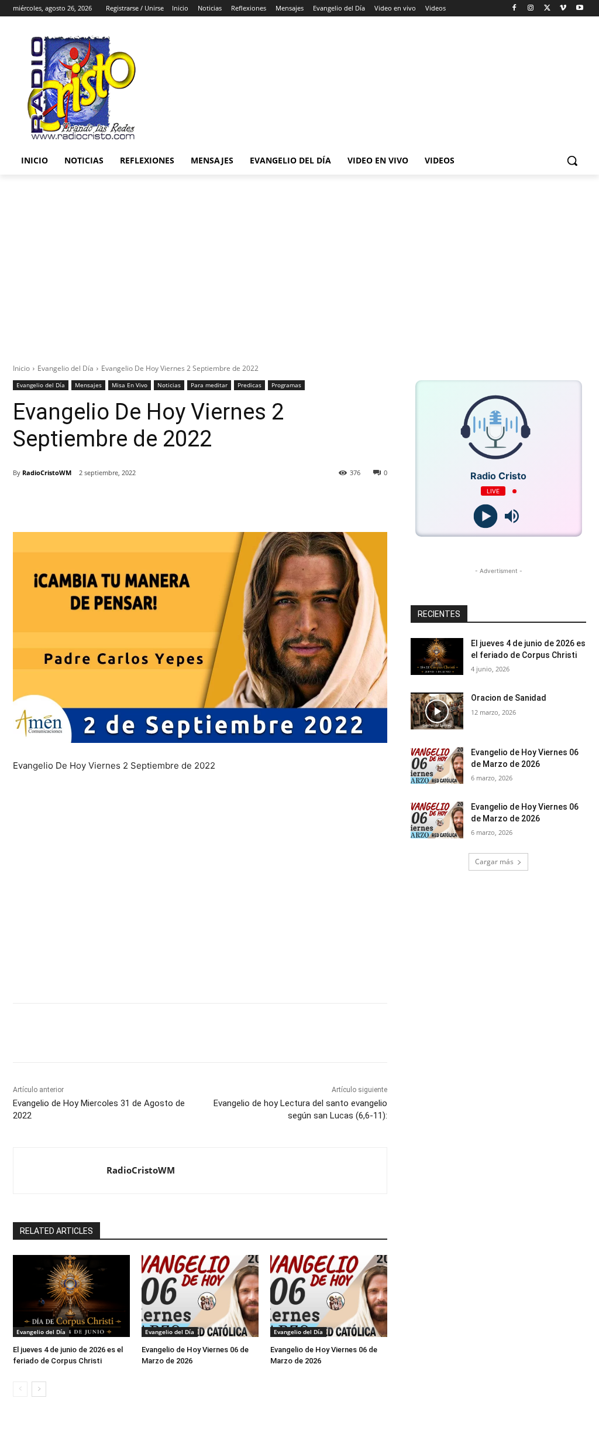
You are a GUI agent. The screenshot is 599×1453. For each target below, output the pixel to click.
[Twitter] (547, 8)
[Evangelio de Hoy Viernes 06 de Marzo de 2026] (200, 1296)
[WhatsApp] (188, 502)
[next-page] (39, 1389)
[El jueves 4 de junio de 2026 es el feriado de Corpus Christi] (71, 1296)
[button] (572, 160)
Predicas (249, 385)
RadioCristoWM (46, 472)
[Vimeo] (563, 8)
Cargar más (494, 862)
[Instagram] (531, 8)
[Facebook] (514, 8)
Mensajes (88, 385)
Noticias (169, 385)
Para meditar (209, 385)
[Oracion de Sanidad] (437, 711)
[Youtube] (579, 8)
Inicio (21, 368)
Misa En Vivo (129, 385)
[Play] (485, 516)
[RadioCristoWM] (60, 1170)
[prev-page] (20, 1389)
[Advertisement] (299, 262)
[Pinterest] (161, 502)
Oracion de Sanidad (508, 697)
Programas (286, 385)
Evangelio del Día (65, 368)
